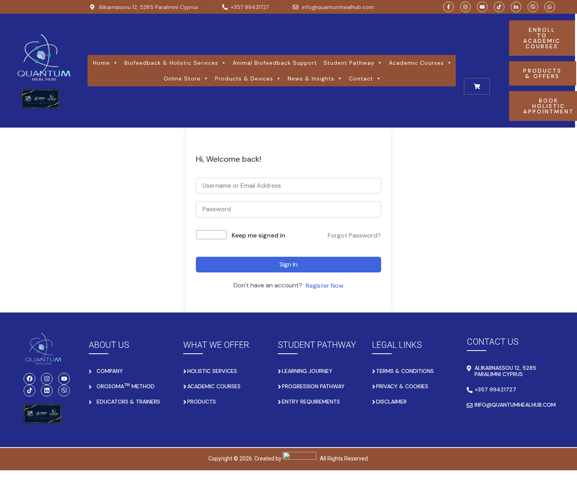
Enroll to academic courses (542, 38)
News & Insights (311, 78)
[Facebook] (29, 379)
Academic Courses (416, 62)
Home (101, 62)
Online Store (182, 78)
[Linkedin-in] (516, 7)
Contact (361, 78)
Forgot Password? (354, 235)
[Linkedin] (47, 390)
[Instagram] (465, 7)
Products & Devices (244, 78)
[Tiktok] (499, 7)
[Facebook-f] (448, 7)
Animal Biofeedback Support (275, 62)
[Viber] (533, 7)
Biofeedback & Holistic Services (171, 62)
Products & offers (542, 73)
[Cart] (477, 86)
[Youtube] (482, 7)
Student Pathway (348, 62)
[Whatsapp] (549, 7)
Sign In (288, 264)
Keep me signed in (258, 235)
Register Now (324, 285)
